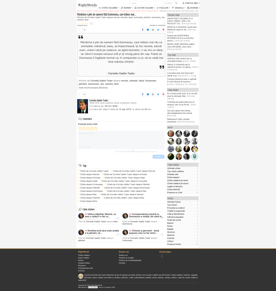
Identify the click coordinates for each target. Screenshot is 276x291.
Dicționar (82, 265)
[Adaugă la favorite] (91, 23)
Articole (81, 271)
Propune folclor (174, 244)
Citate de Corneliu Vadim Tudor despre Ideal (125, 178)
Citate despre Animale (90, 178)
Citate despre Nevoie (89, 174)
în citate (167, 3)
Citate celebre (84, 255)
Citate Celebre (109, 8)
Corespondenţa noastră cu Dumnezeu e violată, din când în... (146, 215)
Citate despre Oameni (90, 198)
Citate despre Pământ (90, 188)
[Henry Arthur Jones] (178, 149)
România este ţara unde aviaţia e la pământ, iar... (102, 231)
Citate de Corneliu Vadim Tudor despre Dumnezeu (127, 188)
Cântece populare (175, 217)
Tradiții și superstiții (176, 211)
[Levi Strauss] (178, 141)
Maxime (170, 235)
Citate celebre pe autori (178, 183)
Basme (170, 223)
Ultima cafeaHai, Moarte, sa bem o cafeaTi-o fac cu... (100, 215)
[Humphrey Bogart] (186, 141)
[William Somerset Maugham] (194, 133)
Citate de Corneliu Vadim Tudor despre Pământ (128, 184)
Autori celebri (145, 8)
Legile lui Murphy (175, 186)
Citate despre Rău (88, 194)
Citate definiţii (173, 189)
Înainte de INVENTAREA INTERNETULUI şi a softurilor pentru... (180, 38)
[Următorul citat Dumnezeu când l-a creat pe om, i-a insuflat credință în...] (84, 30)
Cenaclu (179, 8)
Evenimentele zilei (85, 268)
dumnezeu (127, 224)
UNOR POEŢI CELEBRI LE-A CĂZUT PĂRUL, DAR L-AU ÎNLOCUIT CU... (180, 21)
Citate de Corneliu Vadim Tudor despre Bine (124, 198)
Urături (170, 241)
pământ (81, 240)
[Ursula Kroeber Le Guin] (171, 133)
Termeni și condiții (126, 258)
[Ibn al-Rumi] (194, 141)
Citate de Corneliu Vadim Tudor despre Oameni (122, 194)
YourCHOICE (93, 287)
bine (116, 221)
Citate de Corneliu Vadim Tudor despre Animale (125, 174)
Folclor (163, 8)
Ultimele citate (173, 168)
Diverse (194, 8)
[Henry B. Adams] (194, 156)
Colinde (170, 238)
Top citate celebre (175, 171)
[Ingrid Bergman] (186, 156)
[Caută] (176, 3)
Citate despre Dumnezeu (91, 191)
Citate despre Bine (88, 201)
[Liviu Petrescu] (178, 133)
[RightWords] (78, 11)
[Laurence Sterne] (171, 156)
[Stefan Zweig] (186, 133)
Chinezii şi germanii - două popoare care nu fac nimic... (144, 231)
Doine (169, 226)
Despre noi (123, 255)
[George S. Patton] (171, 141)
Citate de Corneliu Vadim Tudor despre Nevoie (134, 171)
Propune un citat (174, 192)
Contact (122, 263)
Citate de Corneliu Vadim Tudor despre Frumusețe (124, 181)
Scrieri (127, 8)
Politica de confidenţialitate (130, 260)
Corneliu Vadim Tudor (121, 73)
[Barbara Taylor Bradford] (178, 156)
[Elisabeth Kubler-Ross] (171, 149)
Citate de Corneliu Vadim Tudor (94, 171)
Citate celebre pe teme (177, 180)
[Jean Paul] (186, 149)
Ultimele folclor (174, 202)
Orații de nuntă (174, 220)
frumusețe (127, 240)
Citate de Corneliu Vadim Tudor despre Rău (126, 191)
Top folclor (172, 205)
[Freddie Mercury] (194, 149)
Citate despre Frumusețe (91, 184)
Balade (170, 229)
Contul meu (191, 3)
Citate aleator (173, 177)
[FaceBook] (161, 256)
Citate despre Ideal (88, 181)
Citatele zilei (172, 174)
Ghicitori (171, 232)
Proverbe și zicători (176, 208)
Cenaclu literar (84, 263)
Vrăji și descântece (175, 214)
